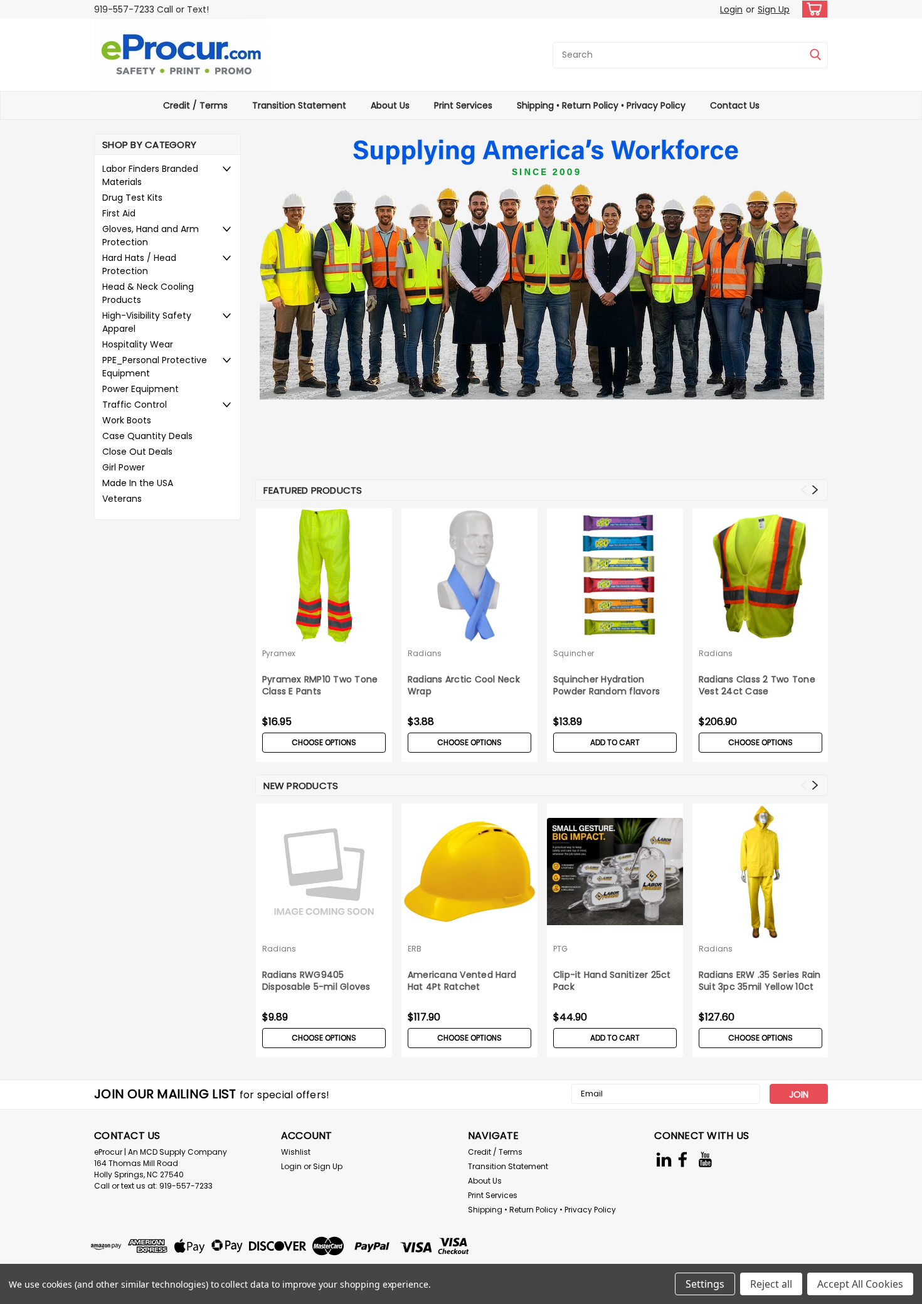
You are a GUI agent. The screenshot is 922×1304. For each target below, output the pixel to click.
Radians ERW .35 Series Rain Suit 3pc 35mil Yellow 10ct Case (760, 981)
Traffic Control (134, 404)
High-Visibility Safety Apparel (146, 322)
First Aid (118, 213)
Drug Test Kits (132, 197)
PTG (560, 948)
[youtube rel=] (705, 1159)
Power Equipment (140, 389)
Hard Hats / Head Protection (139, 264)
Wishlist (295, 1152)
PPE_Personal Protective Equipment (154, 366)
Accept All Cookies (860, 1284)
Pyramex (279, 653)
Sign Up (774, 9)
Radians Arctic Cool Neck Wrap (464, 685)
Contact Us (735, 105)
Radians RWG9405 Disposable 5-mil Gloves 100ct (316, 981)
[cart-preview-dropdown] (812, 9)
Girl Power (123, 467)
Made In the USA (137, 483)
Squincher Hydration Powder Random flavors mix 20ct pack (606, 686)
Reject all (771, 1284)
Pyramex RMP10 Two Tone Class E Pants (320, 685)
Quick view (615, 634)
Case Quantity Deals (147, 436)
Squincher (573, 653)
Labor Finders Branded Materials (150, 175)
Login (731, 9)
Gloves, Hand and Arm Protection (150, 235)
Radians (425, 653)
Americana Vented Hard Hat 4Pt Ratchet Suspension (462, 981)
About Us (390, 105)
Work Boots (126, 420)
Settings (705, 1284)
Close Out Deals (137, 451)
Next (815, 490)
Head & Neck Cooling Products (148, 293)
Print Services (463, 105)
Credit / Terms (195, 105)
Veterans (122, 498)
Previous (803, 490)
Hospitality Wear (137, 344)
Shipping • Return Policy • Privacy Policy (601, 105)
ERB (415, 948)
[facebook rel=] (683, 1159)
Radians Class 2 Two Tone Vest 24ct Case (757, 685)
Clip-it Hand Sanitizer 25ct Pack (612, 981)
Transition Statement (299, 105)
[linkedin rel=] (664, 1159)
